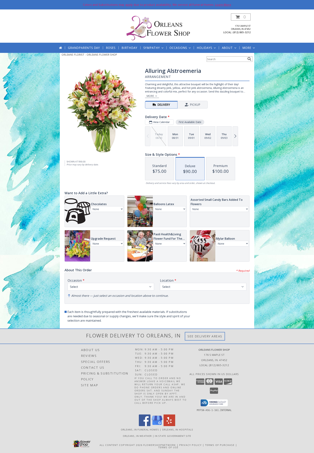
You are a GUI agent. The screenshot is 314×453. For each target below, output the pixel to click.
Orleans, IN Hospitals (177, 429)
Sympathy (151, 48)
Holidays (204, 48)
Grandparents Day (84, 48)
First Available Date (190, 122)
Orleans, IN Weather (137, 436)
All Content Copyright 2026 (121, 445)
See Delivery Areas (205, 336)
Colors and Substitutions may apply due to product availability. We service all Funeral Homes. (157, 5)
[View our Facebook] (144, 425)
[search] (249, 59)
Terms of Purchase (220, 445)
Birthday (129, 48)
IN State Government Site (173, 436)
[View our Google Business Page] (157, 425)
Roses (111, 48)
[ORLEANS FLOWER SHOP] (158, 28)
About (227, 48)
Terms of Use (168, 447)
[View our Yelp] (169, 425)
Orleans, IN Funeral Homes (140, 429)
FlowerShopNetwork (159, 445)
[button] (241, 17)
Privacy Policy (190, 445)
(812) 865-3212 (242, 32)
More (246, 48)
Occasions (178, 48)
